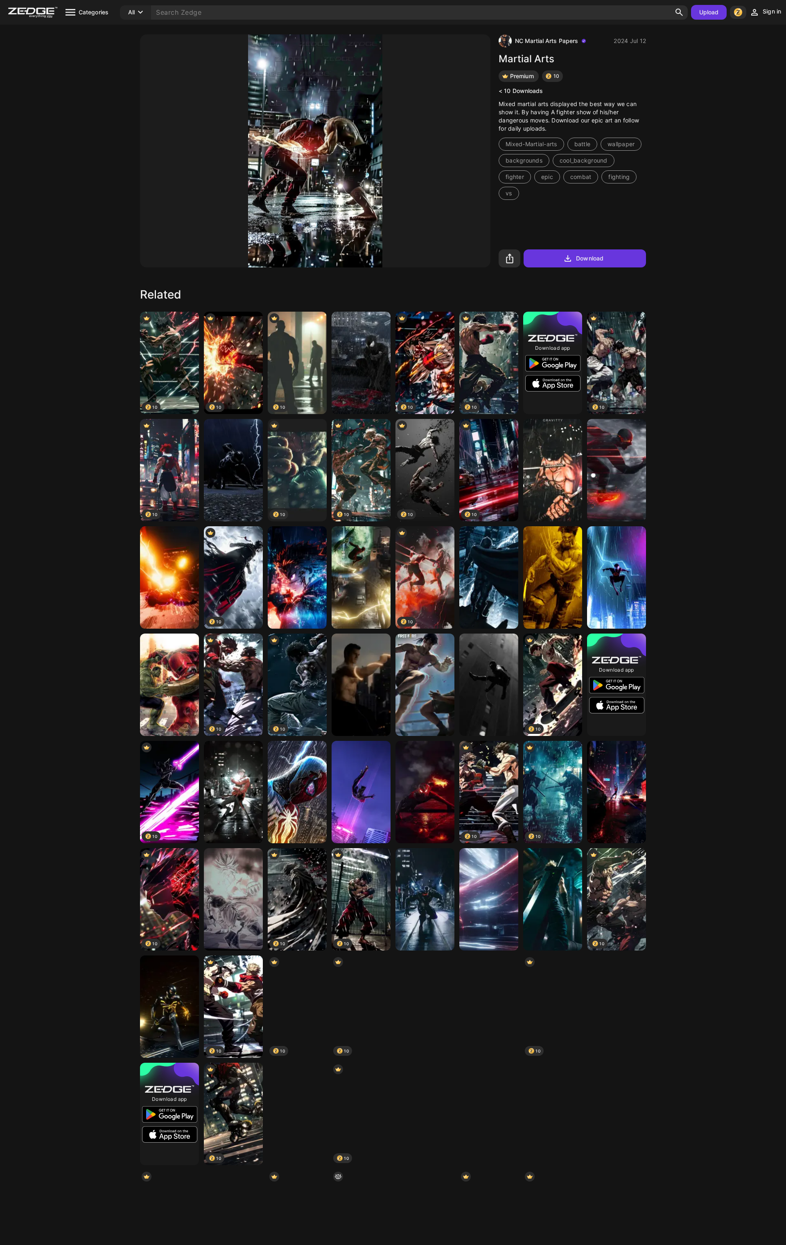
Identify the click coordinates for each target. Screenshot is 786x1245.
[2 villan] (361, 577)
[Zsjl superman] (361, 685)
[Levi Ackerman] (488, 1114)
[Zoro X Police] (552, 470)
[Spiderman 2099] (616, 577)
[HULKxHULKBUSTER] (169, 685)
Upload (709, 12)
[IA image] (488, 899)
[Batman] (488, 577)
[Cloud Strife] (552, 899)
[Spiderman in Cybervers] (616, 1006)
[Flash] (616, 470)
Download (589, 258)
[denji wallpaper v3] (552, 1114)
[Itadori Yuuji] (233, 792)
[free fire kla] (424, 685)
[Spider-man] (169, 1006)
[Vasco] (424, 1114)
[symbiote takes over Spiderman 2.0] (297, 792)
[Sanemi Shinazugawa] (297, 577)
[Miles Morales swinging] (616, 792)
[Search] (679, 12)
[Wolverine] (552, 577)
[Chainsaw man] (616, 1114)
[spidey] (424, 792)
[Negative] (297, 1114)
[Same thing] (233, 899)
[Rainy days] (424, 1006)
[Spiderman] (361, 363)
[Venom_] (424, 899)
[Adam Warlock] (488, 1006)
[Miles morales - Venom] (169, 577)
